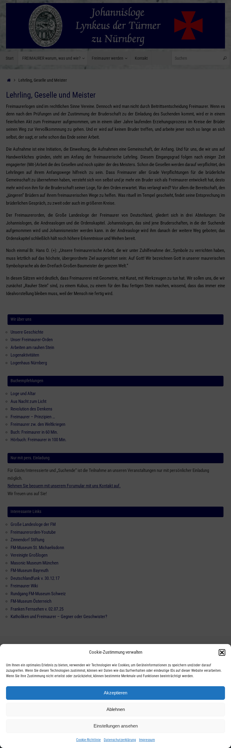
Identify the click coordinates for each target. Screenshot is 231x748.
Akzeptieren (115, 692)
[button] (222, 652)
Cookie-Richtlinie (88, 740)
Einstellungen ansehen (116, 725)
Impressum (147, 740)
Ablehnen (115, 709)
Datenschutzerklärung (120, 740)
